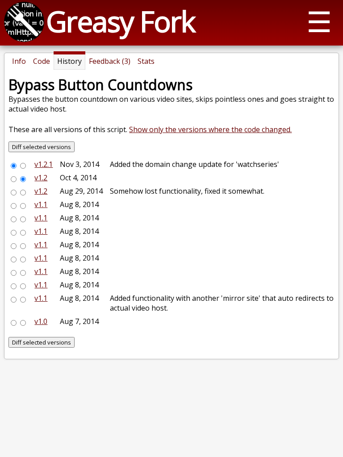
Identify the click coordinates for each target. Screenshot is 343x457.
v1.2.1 (43, 164)
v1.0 (40, 321)
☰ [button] (319, 21)
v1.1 (40, 204)
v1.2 (40, 178)
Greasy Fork (120, 21)
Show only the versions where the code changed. (210, 129)
